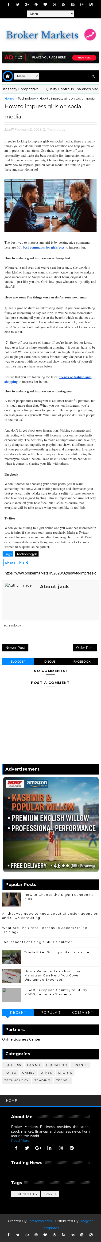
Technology (27, 98)
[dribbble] (54, 4)
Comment (82, 1012)
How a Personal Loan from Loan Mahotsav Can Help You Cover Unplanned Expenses (53, 975)
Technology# (27, 554)
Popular (50, 1012)
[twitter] (17, 4)
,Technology (56, 129)
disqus (49, 661)
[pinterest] (36, 4)
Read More (20, 1140)
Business (12, 1065)
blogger (18, 661)
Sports (65, 1072)
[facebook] (8, 4)
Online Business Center (21, 1039)
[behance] (72, 4)
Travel (63, 1080)
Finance (80, 1065)
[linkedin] (49, 1148)
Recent (18, 1012)
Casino (33, 1065)
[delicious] (91, 4)
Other (46, 1072)
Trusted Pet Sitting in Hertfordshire (57, 952)
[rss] (63, 4)
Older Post (85, 648)
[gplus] (27, 4)
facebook (82, 661)
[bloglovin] (45, 4)
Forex (10, 1072)
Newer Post (15, 648)
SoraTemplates (39, 1221)
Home (9, 98)
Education (56, 1065)
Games (28, 1072)
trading (42, 1080)
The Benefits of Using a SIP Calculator (37, 942)
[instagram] (81, 4)
